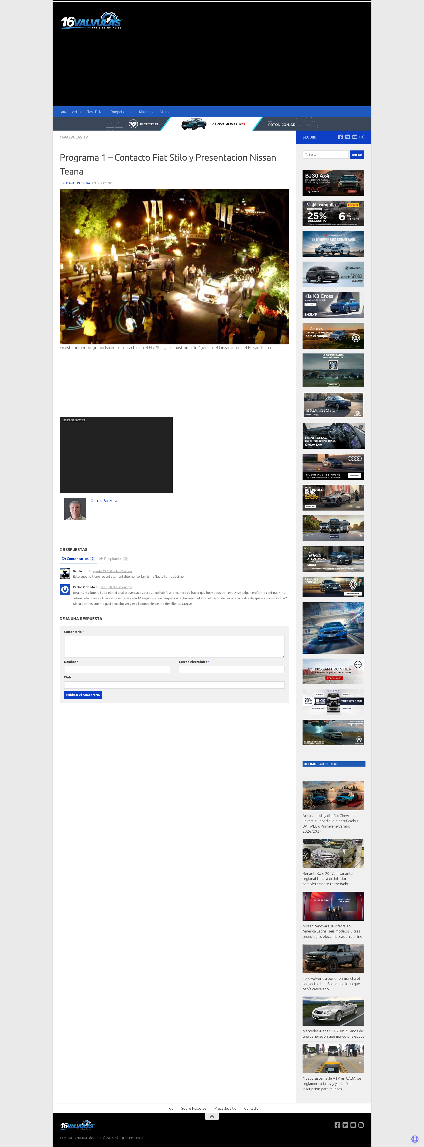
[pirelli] (333, 225)
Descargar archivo (74, 420)
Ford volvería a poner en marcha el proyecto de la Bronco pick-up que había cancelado (331, 983)
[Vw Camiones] (333, 540)
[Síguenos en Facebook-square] (340, 137)
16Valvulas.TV (74, 137)
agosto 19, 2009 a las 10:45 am (112, 571)
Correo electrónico (194, 662)
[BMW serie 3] (333, 652)
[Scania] (334, 448)
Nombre (71, 662)
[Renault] (333, 596)
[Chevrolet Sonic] (333, 509)
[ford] (333, 386)
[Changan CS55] (333, 286)
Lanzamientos (70, 112)
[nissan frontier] (333, 683)
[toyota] (333, 570)
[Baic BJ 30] (333, 194)
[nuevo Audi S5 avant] (333, 478)
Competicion (119, 112)
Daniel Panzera (78, 183)
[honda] (333, 416)
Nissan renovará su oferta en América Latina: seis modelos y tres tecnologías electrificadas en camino (332, 931)
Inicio (169, 1108)
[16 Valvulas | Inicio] (93, 21)
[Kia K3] (333, 317)
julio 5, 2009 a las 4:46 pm (116, 587)
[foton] (212, 124)
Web (67, 677)
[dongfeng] (333, 255)
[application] (116, 455)
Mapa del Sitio (225, 1108)
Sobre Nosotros (193, 1108)
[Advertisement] (212, 73)
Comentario (74, 632)
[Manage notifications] (414, 1139)
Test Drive (95, 112)
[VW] (333, 347)
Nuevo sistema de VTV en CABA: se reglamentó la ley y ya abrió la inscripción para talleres (332, 1083)
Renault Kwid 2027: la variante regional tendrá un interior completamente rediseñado (328, 878)
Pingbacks (115, 559)
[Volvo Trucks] (333, 714)
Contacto (251, 1108)
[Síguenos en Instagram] (361, 137)
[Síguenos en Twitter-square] (347, 137)
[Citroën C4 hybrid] (333, 744)
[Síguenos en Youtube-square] (354, 137)
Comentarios (80, 559)
